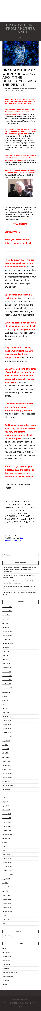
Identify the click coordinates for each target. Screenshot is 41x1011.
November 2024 (7, 611)
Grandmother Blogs (18, 88)
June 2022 (5, 700)
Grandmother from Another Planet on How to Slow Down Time (19, 587)
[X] (21, 1007)
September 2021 (7, 737)
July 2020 (5, 793)
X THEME (25, 999)
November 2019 (7, 826)
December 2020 (7, 773)
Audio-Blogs (6, 952)
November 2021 (7, 728)
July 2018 (5, 883)
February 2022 (6, 716)
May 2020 (5, 801)
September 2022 (7, 688)
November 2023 (7, 635)
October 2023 (6, 639)
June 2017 (5, 919)
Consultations (6, 956)
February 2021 (6, 765)
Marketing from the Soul (9, 972)
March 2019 (6, 854)
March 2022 (6, 712)
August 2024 (6, 615)
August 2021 (6, 741)
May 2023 (5, 655)
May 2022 (5, 704)
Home (5, 1002)
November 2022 (7, 680)
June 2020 (5, 797)
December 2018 (7, 862)
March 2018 (6, 895)
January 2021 (6, 769)
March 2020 (6, 810)
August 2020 (6, 789)
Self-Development (30, 88)
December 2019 (7, 822)
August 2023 (6, 647)
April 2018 (5, 891)
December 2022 (7, 676)
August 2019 (6, 838)
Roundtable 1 (6, 980)
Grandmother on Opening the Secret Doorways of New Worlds (19, 593)
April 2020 (5, 806)
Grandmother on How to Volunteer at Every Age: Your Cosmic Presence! (18, 576)
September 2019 (7, 834)
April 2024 (5, 623)
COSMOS (10, 88)
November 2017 (7, 907)
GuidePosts (5, 968)
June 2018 (5, 887)
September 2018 (7, 875)
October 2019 (6, 830)
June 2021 (5, 749)
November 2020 (7, 777)
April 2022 (5, 708)
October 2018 (6, 870)
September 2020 (7, 785)
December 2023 (7, 631)
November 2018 (7, 866)
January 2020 (6, 818)
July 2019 (5, 842)
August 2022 (6, 692)
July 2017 (5, 915)
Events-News (6, 960)
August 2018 (6, 879)
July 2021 (5, 745)
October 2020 (6, 781)
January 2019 (6, 858)
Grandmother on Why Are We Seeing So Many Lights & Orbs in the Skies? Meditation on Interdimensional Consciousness (19, 569)
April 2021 (5, 757)
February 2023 (6, 667)
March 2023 (6, 663)
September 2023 (7, 643)
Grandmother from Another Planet (20, 28)
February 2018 (6, 899)
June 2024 (5, 619)
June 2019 (5, 846)
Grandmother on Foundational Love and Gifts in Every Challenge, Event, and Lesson (18, 582)
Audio (5, 88)
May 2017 (5, 923)
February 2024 (6, 627)
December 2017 (7, 903)
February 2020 (6, 814)
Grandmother (6, 964)
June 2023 (5, 651)
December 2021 (7, 724)
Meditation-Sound (7, 976)
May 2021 (5, 753)
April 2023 (5, 659)
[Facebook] (19, 1007)
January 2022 (6, 720)
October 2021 (6, 732)
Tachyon (5, 984)
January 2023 (6, 672)
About (4, 948)
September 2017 (7, 911)
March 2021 (6, 761)
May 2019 (5, 850)
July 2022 (5, 696)
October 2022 (6, 684)
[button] (20, 38)
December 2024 (7, 607)
